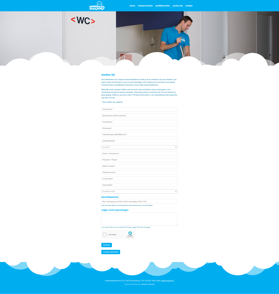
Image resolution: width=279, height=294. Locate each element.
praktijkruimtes (163, 6)
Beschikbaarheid (109, 197)
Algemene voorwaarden (148, 284)
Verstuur (106, 245)
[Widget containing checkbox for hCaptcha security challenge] (117, 234)
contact (188, 6)
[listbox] (139, 147)
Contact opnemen (110, 252)
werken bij (178, 6)
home (132, 6)
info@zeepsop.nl (167, 281)
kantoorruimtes (145, 6)
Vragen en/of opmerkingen (114, 210)
